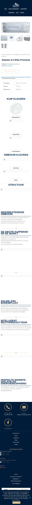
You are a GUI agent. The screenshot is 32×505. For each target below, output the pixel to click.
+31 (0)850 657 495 (8, 414)
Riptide (5, 65)
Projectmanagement (14, 9)
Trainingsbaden (17, 54)
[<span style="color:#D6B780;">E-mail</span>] (24, 407)
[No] (30, 497)
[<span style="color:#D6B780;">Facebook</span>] (8, 422)
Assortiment (24, 9)
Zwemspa (10, 65)
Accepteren (16, 502)
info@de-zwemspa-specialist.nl (24, 414)
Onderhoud (11, 12)
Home (5, 9)
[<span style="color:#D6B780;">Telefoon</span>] (8, 407)
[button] (27, 23)
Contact (22, 12)
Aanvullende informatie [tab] (8, 78)
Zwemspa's (9, 54)
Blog (17, 12)
